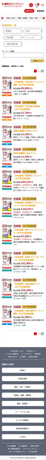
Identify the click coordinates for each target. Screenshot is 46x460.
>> (42, 71)
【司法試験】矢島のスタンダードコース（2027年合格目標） (28, 258)
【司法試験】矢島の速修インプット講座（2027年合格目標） (28, 312)
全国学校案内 (33, 357)
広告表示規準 (34, 446)
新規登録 (40, 11)
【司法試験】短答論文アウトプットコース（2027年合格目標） (28, 204)
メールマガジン (26, 354)
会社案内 (23, 357)
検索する (31, 5)
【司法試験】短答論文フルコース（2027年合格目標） (27, 177)
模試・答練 (34, 18)
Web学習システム (17, 351)
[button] (44, 18)
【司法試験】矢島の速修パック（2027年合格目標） (26, 285)
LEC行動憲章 (11, 446)
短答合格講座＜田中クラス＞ (25, 130)
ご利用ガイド (30, 351)
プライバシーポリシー (30, 449)
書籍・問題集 (22, 18)
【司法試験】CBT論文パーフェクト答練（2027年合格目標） (28, 83)
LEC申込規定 (32, 451)
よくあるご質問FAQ (12, 354)
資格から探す (11, 18)
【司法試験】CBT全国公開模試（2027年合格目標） (26, 107)
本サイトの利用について (17, 451)
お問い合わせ (12, 357)
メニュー (42, 5)
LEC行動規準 (22, 446)
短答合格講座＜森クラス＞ (24, 153)
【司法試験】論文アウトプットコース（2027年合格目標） (28, 231)
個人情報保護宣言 (14, 449)
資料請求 (38, 354)
